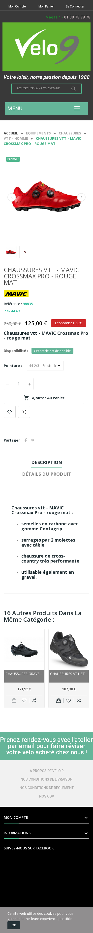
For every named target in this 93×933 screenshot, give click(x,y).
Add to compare (24, 412)
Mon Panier (46, 6)
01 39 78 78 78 (77, 17)
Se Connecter (75, 6)
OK (14, 925)
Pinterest (32, 440)
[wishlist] (24, 700)
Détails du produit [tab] (46, 474)
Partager (25, 440)
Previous (11, 197)
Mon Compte (17, 6)
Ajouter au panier (44, 398)
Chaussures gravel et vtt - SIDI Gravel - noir (24, 673)
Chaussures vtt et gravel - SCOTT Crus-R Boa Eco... (69, 673)
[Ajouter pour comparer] (34, 700)
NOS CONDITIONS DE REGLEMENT (47, 788)
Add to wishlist (10, 412)
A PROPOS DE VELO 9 (46, 771)
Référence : (13, 303)
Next (81, 197)
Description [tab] (46, 462)
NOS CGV (46, 796)
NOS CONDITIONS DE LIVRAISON (46, 779)
